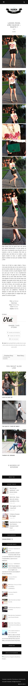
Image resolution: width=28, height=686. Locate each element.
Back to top (21, 684)
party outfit (14, 347)
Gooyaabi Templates (7, 681)
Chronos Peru (15, 304)
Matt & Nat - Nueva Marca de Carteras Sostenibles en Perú (14, 499)
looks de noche (9, 345)
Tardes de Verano (8, 455)
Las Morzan (15, 301)
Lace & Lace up (7, 397)
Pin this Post (14, 339)
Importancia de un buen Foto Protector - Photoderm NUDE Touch (15, 525)
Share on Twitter (15, 335)
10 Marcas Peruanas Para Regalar (14, 515)
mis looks (15, 345)
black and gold (9, 343)
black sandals (16, 343)
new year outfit (21, 345)
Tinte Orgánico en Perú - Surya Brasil (15, 507)
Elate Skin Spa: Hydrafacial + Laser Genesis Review (14, 490)
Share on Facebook (14, 332)
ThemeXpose (15, 679)
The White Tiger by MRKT (11, 426)
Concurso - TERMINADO (14, 563)
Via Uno (16, 306)
